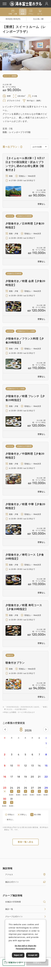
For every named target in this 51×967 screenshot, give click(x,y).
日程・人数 (13, 14)
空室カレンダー (15, 962)
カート (39, 14)
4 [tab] (28, 68)
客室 (22, 14)
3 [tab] (26, 68)
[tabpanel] (25, 53)
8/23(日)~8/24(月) (13, 19)
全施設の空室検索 (13, 902)
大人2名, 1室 (38, 19)
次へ (45, 729)
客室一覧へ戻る (25, 842)
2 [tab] (24, 68)
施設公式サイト (12, 882)
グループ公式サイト (14, 916)
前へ (5, 729)
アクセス (9, 874)
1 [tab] (22, 68)
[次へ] (45, 729)
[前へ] (5, 729)
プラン (30, 14)
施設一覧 (9, 909)
